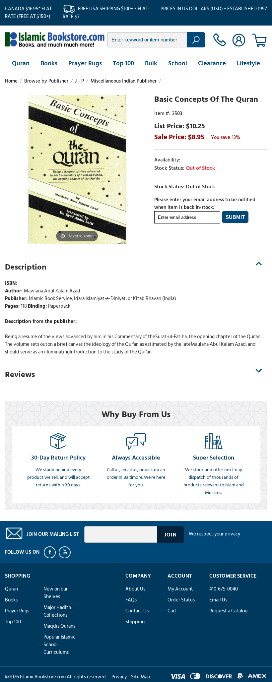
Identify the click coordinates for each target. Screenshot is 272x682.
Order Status (181, 600)
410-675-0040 (223, 589)
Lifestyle (248, 63)
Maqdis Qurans (59, 626)
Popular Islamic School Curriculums (59, 644)
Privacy (119, 677)
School (177, 63)
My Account (180, 589)
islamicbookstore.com (54, 39)
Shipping (135, 622)
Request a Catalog (228, 611)
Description (25, 267)
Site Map (140, 677)
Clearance (212, 63)
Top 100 (123, 63)
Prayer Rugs (85, 63)
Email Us (218, 600)
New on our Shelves (55, 592)
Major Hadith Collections (57, 611)
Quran (21, 63)
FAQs (131, 600)
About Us (135, 589)
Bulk (151, 63)
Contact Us (137, 611)
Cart (172, 611)
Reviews (20, 374)
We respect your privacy (214, 534)
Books (48, 63)
